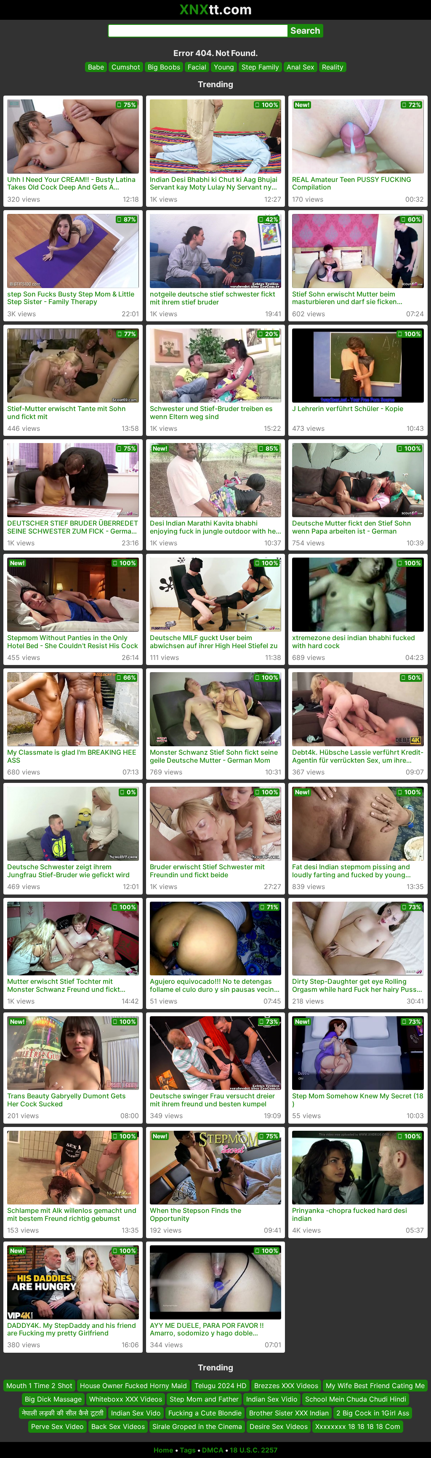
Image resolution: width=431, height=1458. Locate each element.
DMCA (212, 1450)
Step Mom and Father (204, 1399)
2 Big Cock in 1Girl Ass (372, 1412)
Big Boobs (164, 67)
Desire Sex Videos (279, 1426)
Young (224, 67)
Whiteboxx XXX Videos (125, 1399)
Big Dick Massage (53, 1399)
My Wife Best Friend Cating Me (375, 1385)
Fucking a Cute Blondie (205, 1412)
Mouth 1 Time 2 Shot (39, 1385)
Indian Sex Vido (136, 1412)
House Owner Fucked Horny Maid (133, 1385)
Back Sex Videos (118, 1426)
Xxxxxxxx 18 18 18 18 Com (357, 1426)
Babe (96, 67)
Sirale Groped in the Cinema (197, 1426)
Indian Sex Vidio (272, 1399)
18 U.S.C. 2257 (254, 1450)
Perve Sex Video (57, 1426)
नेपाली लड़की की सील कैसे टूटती (63, 1412)
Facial (197, 67)
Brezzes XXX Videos (286, 1385)
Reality (332, 67)
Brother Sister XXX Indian (289, 1412)
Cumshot (126, 67)
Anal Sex (300, 67)
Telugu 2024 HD (220, 1385)
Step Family (260, 67)
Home (163, 1450)
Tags (188, 1450)
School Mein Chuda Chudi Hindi (355, 1399)
